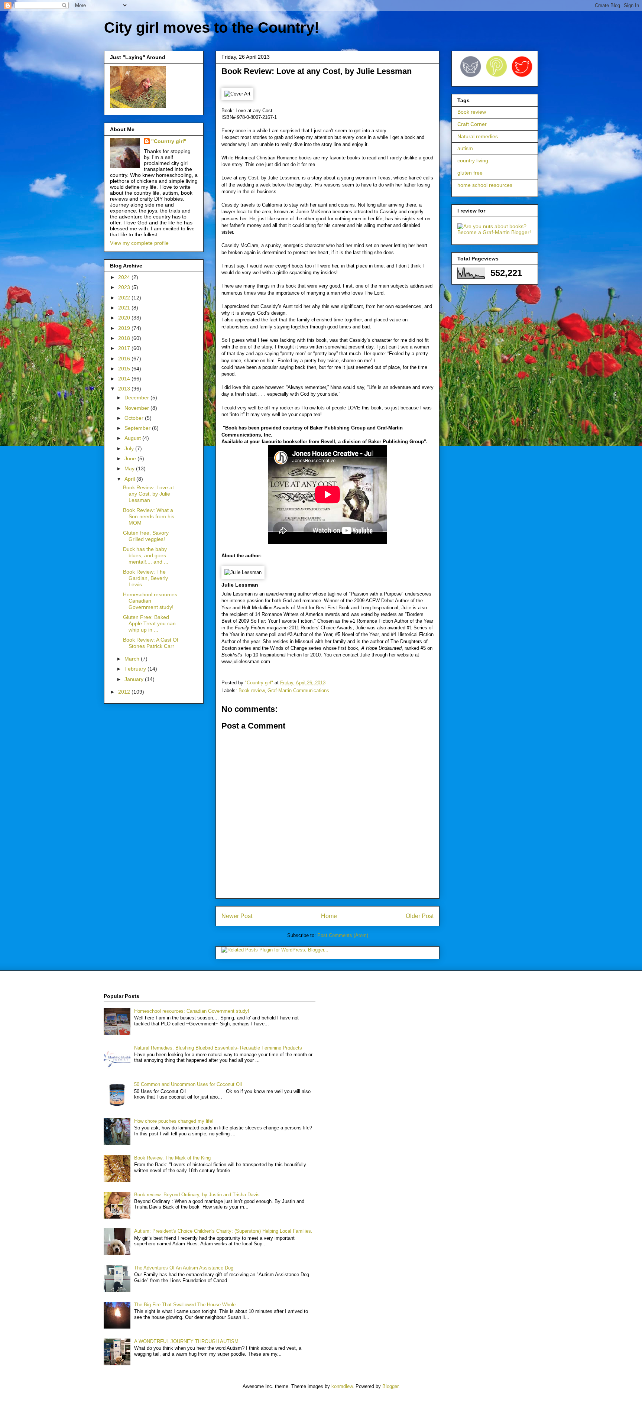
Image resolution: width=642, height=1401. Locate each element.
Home (329, 916)
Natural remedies (477, 136)
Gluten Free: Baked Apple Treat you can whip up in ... (149, 623)
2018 (125, 338)
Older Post (420, 916)
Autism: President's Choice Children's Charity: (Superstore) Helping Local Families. (223, 1231)
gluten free (470, 173)
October (134, 418)
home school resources (484, 185)
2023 (125, 287)
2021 (125, 308)
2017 (125, 348)
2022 (125, 298)
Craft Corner (472, 124)
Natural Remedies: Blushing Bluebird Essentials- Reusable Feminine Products (218, 1048)
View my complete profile (139, 243)
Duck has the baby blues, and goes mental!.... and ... (145, 555)
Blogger (390, 1386)
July (129, 448)
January (134, 679)
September (138, 428)
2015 (125, 369)
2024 (125, 277)
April (130, 479)
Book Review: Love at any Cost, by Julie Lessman (148, 493)
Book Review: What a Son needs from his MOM (148, 516)
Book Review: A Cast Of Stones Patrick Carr (150, 643)
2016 (125, 358)
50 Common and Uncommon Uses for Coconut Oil (188, 1084)
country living (472, 160)
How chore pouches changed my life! (174, 1121)
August (133, 438)
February (135, 669)
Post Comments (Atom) (342, 935)
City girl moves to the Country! (211, 27)
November (137, 408)
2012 (125, 692)
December (137, 397)
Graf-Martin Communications (298, 690)
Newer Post (236, 916)
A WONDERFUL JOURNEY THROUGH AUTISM (186, 1341)
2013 (125, 389)
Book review (252, 690)
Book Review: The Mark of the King (172, 1158)
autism (465, 148)
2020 (125, 318)
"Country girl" (169, 141)
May (130, 468)
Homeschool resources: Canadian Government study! (151, 600)
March (132, 659)
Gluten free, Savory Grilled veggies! (146, 536)
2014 (125, 379)
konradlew (342, 1386)
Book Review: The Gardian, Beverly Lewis (145, 578)
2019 (125, 328)
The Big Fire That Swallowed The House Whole (185, 1304)
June (130, 458)
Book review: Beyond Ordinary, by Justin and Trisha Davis (197, 1194)
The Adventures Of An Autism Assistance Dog (183, 1268)
